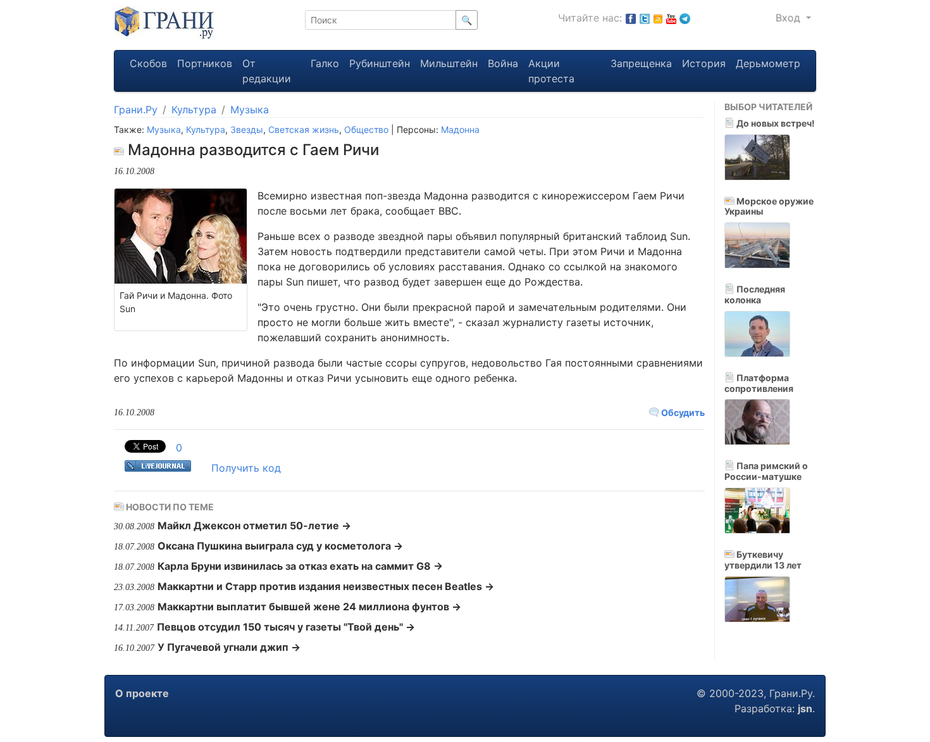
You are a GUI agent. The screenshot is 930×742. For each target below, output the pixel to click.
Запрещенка (641, 63)
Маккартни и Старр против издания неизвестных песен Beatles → (326, 586)
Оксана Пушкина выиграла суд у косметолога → (280, 545)
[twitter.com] (645, 17)
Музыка (249, 109)
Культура (193, 109)
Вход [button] (789, 17)
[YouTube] (671, 17)
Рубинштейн (379, 63)
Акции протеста (551, 71)
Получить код (246, 468)
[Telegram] (684, 17)
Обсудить (682, 412)
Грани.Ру (136, 109)
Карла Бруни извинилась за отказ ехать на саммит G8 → (300, 566)
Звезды (246, 129)
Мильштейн (449, 63)
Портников (204, 63)
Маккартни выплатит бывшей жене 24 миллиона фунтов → (309, 606)
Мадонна (460, 129)
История (704, 63)
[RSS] (658, 17)
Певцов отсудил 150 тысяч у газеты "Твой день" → (286, 626)
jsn (805, 708)
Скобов (148, 63)
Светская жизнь (303, 129)
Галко (325, 63)
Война (503, 63)
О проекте (142, 693)
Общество (366, 129)
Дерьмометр (768, 63)
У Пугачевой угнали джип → (229, 647)
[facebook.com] (630, 17)
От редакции (266, 71)
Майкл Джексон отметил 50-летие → (254, 525)
